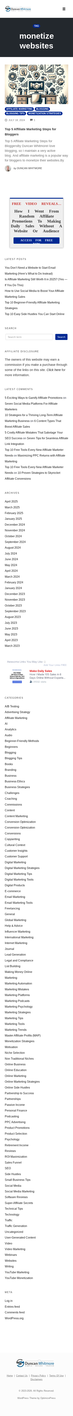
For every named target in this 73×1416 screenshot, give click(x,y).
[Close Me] (69, 670)
